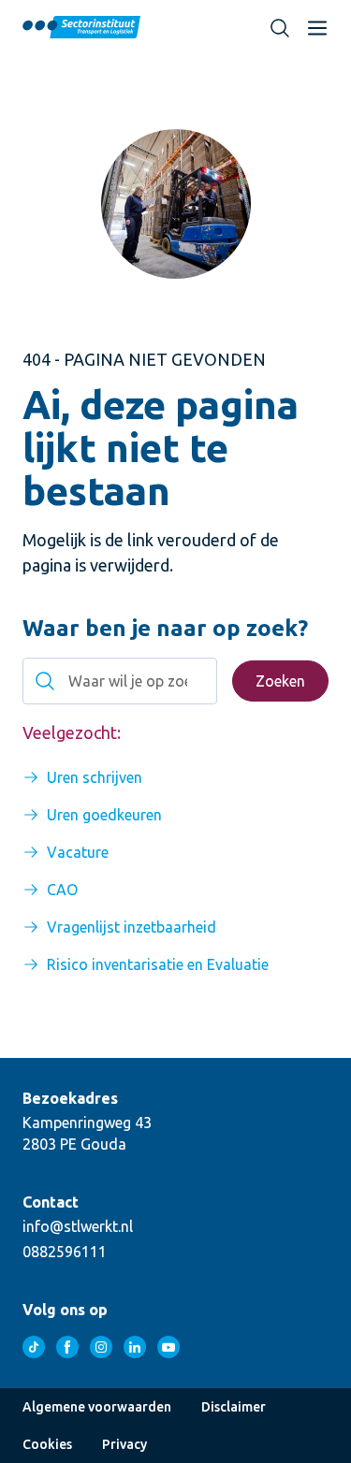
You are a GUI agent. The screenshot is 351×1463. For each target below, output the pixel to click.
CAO (62, 889)
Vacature (78, 852)
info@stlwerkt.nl (77, 1226)
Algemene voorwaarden (96, 1406)
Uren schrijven (94, 777)
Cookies (47, 1444)
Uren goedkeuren (104, 814)
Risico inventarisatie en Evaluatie (158, 964)
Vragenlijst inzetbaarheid (131, 927)
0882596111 (64, 1251)
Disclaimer (233, 1406)
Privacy (124, 1444)
